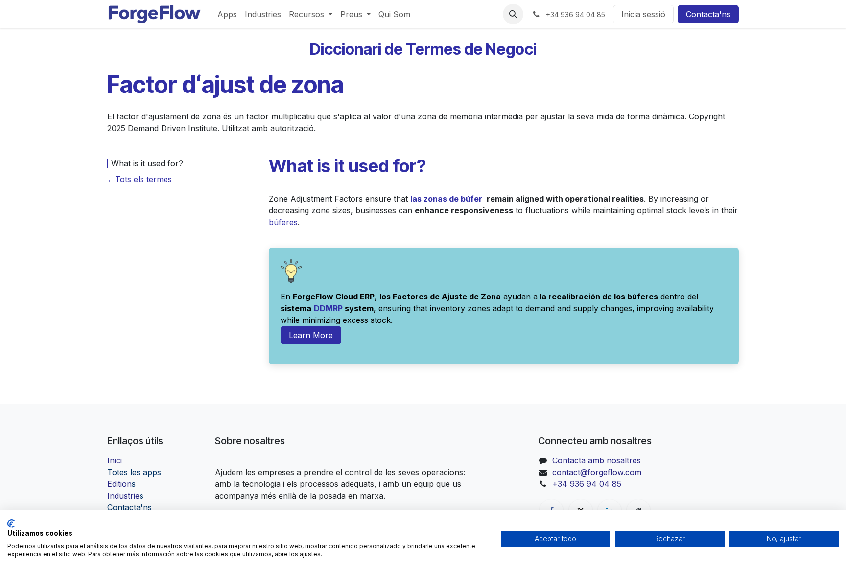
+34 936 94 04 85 (586, 484)
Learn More (311, 335)
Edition (121, 484)
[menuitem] (227, 14)
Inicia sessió (643, 14)
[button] (513, 14)
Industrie (125, 496)
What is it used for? (147, 163)
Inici (114, 460)
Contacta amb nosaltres (596, 460)
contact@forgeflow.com (596, 472)
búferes (283, 222)
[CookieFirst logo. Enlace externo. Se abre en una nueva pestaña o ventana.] (11, 523)
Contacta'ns (708, 14)
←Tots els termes (139, 179)
